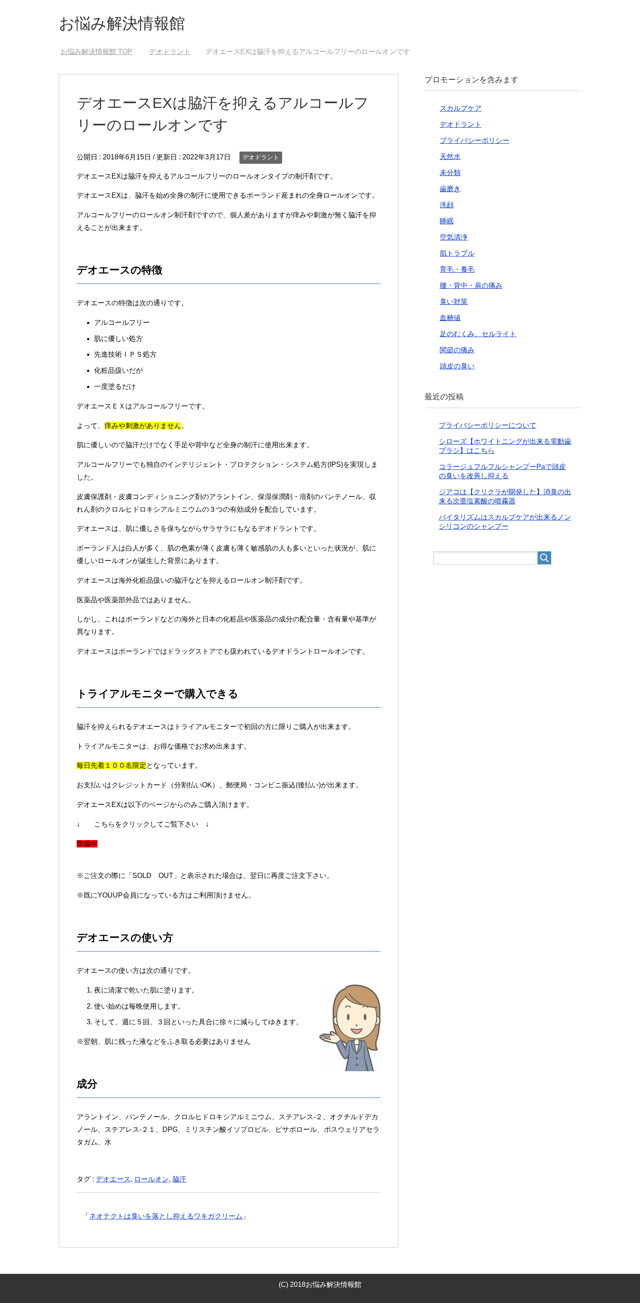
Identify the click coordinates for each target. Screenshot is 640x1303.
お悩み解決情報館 (122, 23)
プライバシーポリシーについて (487, 425)
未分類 (450, 172)
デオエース (113, 1179)
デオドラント (261, 157)
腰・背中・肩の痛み (471, 285)
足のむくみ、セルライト (478, 334)
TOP (96, 51)
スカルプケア (461, 108)
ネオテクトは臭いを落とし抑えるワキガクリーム (166, 1216)
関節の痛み (457, 350)
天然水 (450, 156)
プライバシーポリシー (474, 140)
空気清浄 (454, 237)
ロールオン (151, 1179)
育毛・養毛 (457, 269)
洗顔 (447, 205)
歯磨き (450, 188)
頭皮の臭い (457, 366)
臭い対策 (454, 301)
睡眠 (447, 221)
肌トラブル (457, 253)
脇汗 (179, 1179)
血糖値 (450, 317)
